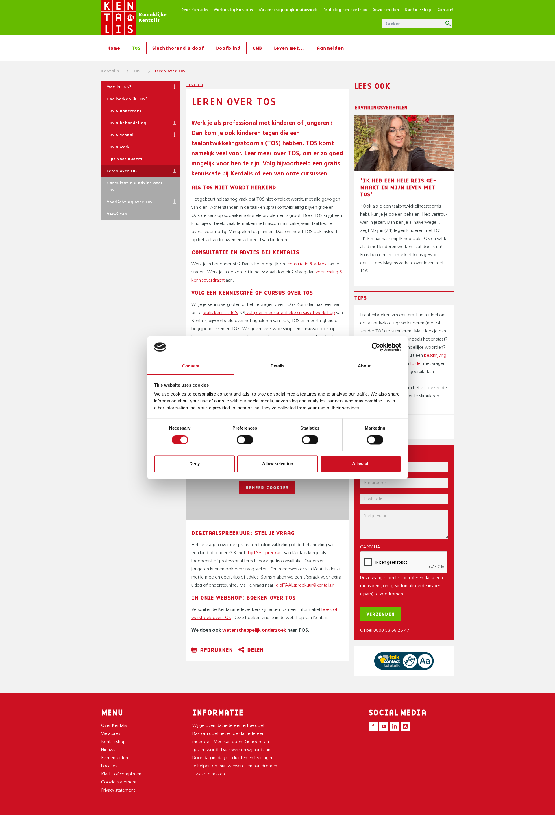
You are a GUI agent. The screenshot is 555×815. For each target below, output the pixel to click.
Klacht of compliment (122, 774)
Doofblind (228, 48)
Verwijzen (117, 214)
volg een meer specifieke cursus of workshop (290, 313)
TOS (136, 48)
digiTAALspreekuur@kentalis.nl (306, 585)
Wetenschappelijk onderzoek (288, 9)
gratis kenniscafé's (220, 313)
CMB (257, 48)
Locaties (109, 766)
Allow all (360, 463)
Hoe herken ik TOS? (127, 99)
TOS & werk (118, 147)
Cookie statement (118, 782)
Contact (445, 9)
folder (416, 363)
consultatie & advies (307, 264)
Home (113, 48)
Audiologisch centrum (345, 9)
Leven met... (289, 48)
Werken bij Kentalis (233, 9)
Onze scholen (386, 9)
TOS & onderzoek (124, 111)
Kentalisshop (418, 9)
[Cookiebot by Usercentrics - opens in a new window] (376, 347)
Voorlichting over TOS (129, 202)
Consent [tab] (190, 366)
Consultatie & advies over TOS (134, 186)
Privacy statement (118, 790)
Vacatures (110, 733)
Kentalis (110, 71)
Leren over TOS (122, 171)
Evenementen (114, 758)
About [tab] (364, 366)
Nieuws (108, 750)
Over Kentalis (194, 9)
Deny (194, 463)
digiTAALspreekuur (264, 553)
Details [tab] (278, 366)
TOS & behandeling (126, 123)
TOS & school (120, 135)
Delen (255, 650)
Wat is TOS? (119, 87)
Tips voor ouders (124, 159)
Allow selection (277, 463)
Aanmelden (330, 48)
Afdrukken (216, 650)
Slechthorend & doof (178, 48)
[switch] (245, 439)
